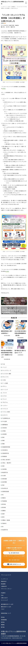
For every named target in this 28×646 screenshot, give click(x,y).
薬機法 (4, 510)
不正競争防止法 (6, 418)
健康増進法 (5, 424)
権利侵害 (4, 478)
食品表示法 (5, 529)
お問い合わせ (4, 597)
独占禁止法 (5, 488)
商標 (18, 25)
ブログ (2, 609)
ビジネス (4, 396)
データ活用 (5, 383)
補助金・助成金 (6, 520)
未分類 (4, 475)
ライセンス (5, 408)
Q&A (2, 595)
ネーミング (5, 389)
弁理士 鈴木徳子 (6, 459)
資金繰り (4, 523)
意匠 (3, 466)
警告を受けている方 (6, 606)
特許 (3, 485)
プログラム (5, 402)
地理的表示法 (5, 453)
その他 (4, 380)
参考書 (4, 431)
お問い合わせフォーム (15, 564)
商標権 (2, 624)
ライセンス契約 (6, 412)
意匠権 (2, 622)
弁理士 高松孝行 (6, 27)
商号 (3, 437)
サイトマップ (4, 600)
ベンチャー (5, 405)
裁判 (3, 517)
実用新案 (4, 456)
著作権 (13, 27)
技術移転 (4, 469)
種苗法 (4, 498)
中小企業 (4, 421)
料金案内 (3, 593)
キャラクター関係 (6, 373)
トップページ (4, 579)
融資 (3, 514)
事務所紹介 (4, 581)
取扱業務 (3, 584)
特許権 (2, 617)
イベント (4, 367)
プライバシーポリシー (6, 588)
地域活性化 (5, 450)
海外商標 (4, 482)
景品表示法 (5, 472)
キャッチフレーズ (6, 370)
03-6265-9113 (15, 553)
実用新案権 (4, 619)
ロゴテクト (5, 415)
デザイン (4, 386)
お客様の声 (4, 586)
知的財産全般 (5, 491)
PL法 (3, 364)
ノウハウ (4, 393)
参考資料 (13, 25)
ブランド (4, 399)
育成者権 (4, 501)
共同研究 (4, 428)
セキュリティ (5, 377)
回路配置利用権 (6, 447)
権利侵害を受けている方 (7, 604)
